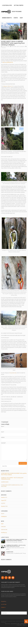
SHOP (21, 17)
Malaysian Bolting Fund (8, 62)
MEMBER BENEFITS (7, 17)
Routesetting (3, 601)
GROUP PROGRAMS (17, 11)
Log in (2, 523)
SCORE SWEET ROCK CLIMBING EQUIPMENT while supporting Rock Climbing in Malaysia (16, 540)
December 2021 (4, 497)
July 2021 (3, 503)
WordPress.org (4, 532)
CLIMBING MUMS (4, 481)
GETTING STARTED (18, 5)
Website (2, 437)
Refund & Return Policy (15, 623)
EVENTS (16, 17)
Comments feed (4, 529)
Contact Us (3, 607)
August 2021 (3, 500)
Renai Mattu (14, 46)
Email (2, 431)
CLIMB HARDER (6, 11)
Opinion (2, 513)
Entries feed (3, 526)
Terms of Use (7, 623)
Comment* (3, 442)
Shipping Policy (23, 623)
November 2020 (4, 506)
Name (2, 426)
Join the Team (3, 604)
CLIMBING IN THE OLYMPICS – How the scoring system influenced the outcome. (15, 546)
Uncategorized (22, 46)
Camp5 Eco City (12, 372)
